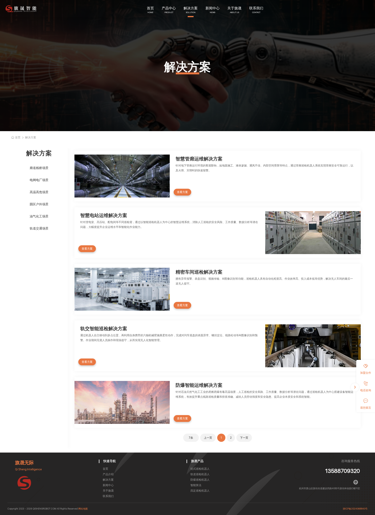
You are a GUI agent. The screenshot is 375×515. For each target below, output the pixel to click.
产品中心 (169, 8)
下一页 (244, 437)
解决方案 (191, 8)
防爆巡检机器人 (200, 479)
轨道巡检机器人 (200, 474)
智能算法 (195, 485)
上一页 (208, 437)
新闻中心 (212, 8)
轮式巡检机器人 (200, 468)
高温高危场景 (39, 192)
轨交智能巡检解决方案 (103, 328)
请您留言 (365, 407)
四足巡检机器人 (200, 490)
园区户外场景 (39, 204)
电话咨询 (365, 390)
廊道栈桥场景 (39, 168)
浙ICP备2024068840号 (355, 508)
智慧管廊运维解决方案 (199, 159)
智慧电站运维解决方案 (103, 215)
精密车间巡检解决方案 (199, 272)
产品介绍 (108, 474)
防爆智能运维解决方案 (199, 385)
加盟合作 (365, 372)
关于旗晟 (234, 8)
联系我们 (256, 8)
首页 (150, 8)
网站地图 (83, 508)
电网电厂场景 (39, 180)
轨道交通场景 (39, 228)
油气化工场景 (39, 216)
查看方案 (182, 192)
